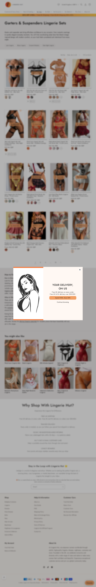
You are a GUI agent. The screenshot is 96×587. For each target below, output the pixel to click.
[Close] (80, 269)
